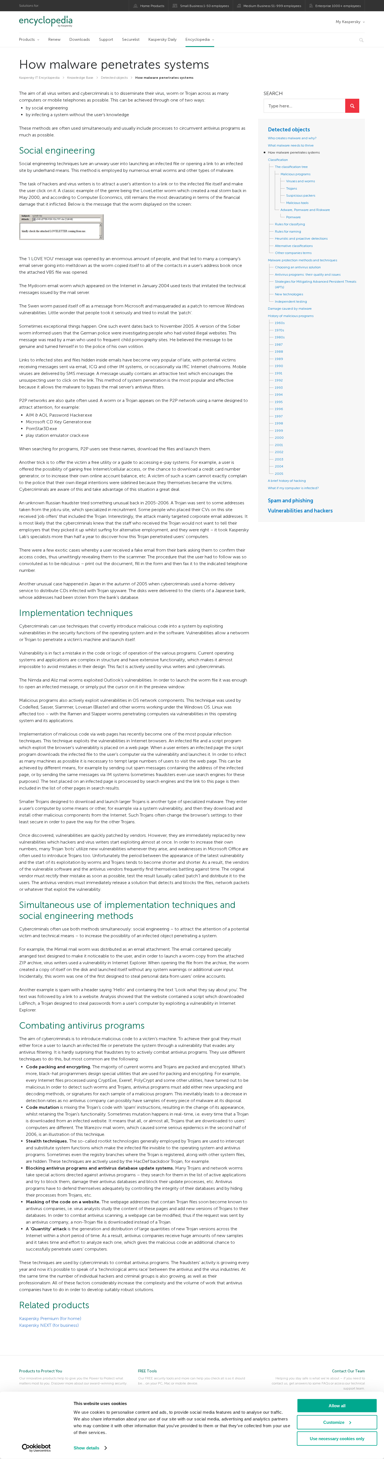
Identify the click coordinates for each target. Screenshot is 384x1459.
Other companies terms (293, 253)
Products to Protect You (40, 1371)
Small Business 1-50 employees (204, 6)
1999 (279, 431)
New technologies (289, 294)
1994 (279, 395)
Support (106, 39)
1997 (279, 416)
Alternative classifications (294, 246)
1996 (279, 409)
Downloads (79, 39)
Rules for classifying (290, 224)
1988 (279, 352)
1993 (279, 388)
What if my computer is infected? (293, 488)
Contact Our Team (348, 1371)
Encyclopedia (198, 39)
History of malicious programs (290, 316)
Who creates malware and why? (292, 138)
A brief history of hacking (287, 481)
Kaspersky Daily (162, 39)
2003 (279, 459)
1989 (279, 359)
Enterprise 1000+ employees (338, 6)
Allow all (337, 1405)
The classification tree (291, 167)
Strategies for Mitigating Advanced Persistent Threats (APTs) (315, 284)
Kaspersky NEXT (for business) (49, 1325)
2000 (279, 438)
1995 (279, 402)
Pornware (293, 217)
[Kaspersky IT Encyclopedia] (53, 21)
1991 (278, 373)
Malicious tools (297, 203)
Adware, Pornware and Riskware (305, 210)
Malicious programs (295, 174)
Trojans (291, 188)
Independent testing (291, 302)
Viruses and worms (300, 181)
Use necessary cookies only (337, 1438)
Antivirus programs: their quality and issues (307, 274)
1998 (279, 423)
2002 (279, 452)
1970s (279, 330)
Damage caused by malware (290, 309)
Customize (333, 1422)
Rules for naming (288, 231)
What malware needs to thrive (291, 145)
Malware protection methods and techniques (302, 260)
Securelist (130, 39)
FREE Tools (147, 1371)
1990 (279, 366)
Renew (54, 39)
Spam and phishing (290, 501)
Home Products (152, 6)
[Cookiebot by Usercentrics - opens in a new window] (36, 1448)
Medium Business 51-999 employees (272, 6)
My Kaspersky (348, 21)
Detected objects (289, 130)
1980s (279, 337)
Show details (86, 1447)
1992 (279, 380)
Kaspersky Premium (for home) (50, 1318)
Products (27, 39)
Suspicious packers (300, 195)
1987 (279, 345)
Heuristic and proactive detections (301, 238)
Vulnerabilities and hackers (300, 511)
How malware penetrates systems (294, 152)
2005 (279, 474)
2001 (279, 445)
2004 (279, 466)
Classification (278, 160)
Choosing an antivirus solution (298, 267)
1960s (279, 323)
